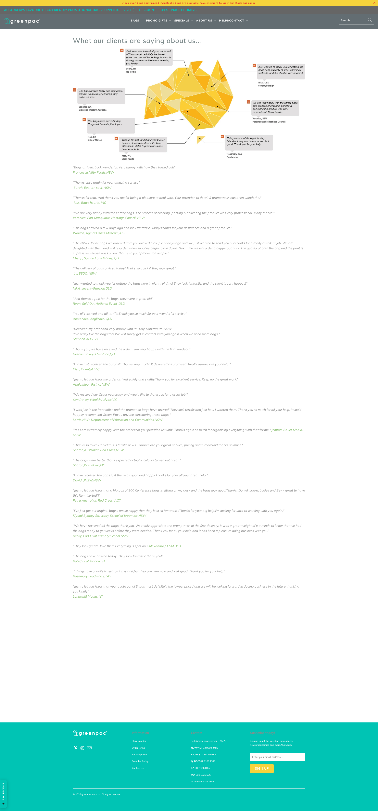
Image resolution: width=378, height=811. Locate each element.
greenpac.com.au (91, 794)
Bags (135, 20)
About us (204, 20)
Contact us (138, 767)
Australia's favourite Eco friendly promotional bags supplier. (61, 10)
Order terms (138, 747)
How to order (139, 740)
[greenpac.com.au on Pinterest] (76, 748)
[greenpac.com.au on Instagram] (83, 748)
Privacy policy (139, 754)
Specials (182, 20)
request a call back (204, 781)
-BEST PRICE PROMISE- (179, 10)
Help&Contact (232, 20)
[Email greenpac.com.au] (89, 748)
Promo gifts (156, 20)
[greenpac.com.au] (22, 21)
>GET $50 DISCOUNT (139, 10)
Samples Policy (140, 761)
